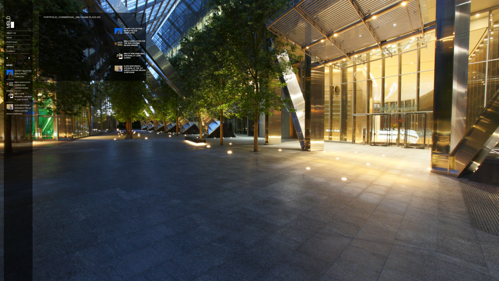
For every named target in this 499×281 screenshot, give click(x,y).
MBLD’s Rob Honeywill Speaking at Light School (23, 96)
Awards (10, 47)
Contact (10, 51)
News (9, 38)
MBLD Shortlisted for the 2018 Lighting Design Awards (134, 43)
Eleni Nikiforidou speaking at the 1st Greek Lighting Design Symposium (134, 69)
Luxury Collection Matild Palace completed (23, 74)
